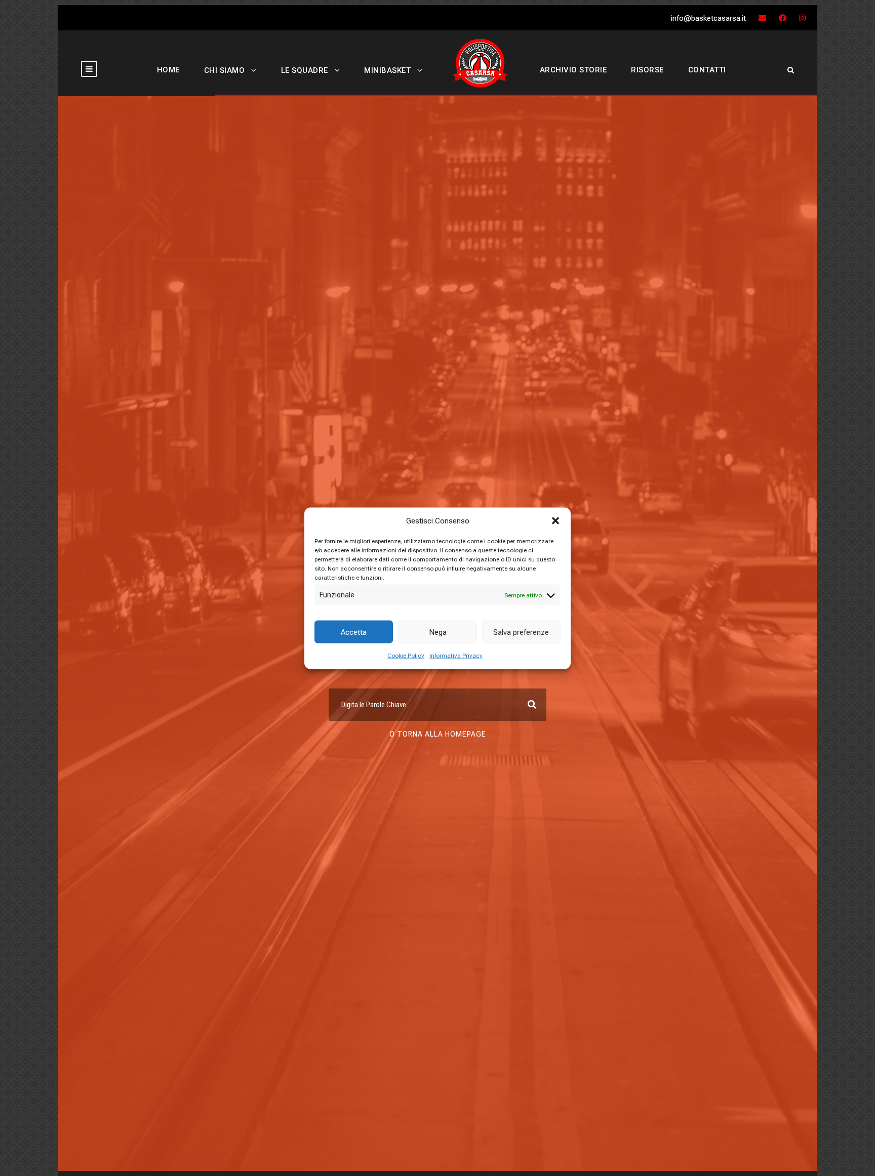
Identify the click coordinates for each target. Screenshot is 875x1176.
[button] (555, 520)
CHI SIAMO (224, 70)
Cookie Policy (405, 655)
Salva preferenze (521, 631)
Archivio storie (573, 69)
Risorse (647, 69)
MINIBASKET (387, 70)
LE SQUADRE (304, 70)
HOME (168, 69)
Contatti (707, 69)
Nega (438, 631)
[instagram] (802, 18)
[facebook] (782, 18)
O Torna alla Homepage (437, 734)
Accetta (354, 631)
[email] (762, 18)
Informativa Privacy (456, 655)
